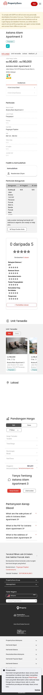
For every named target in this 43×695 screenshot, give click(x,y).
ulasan (26, 257)
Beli (9, 333)
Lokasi (24, 54)
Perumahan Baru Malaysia (15, 654)
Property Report (21, 632)
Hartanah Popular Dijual (14, 659)
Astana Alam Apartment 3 (15, 362)
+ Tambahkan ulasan (22, 305)
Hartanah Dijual (11, 645)
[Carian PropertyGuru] (36, 601)
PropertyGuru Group (13, 580)
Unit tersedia (16, 54)
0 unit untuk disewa (14, 93)
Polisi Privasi (33, 677)
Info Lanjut (5, 54)
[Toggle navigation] (40, 4)
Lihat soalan (29, 491)
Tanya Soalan (14, 491)
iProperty (21, 608)
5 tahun (12, 430)
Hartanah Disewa (12, 650)
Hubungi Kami (10, 584)
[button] (35, 580)
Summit (21, 624)
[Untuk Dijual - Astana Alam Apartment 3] (16, 345)
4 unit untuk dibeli (14, 87)
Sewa (29, 425)
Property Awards (21, 615)
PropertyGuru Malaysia (14, 640)
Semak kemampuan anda (26, 468)
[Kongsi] (8, 46)
